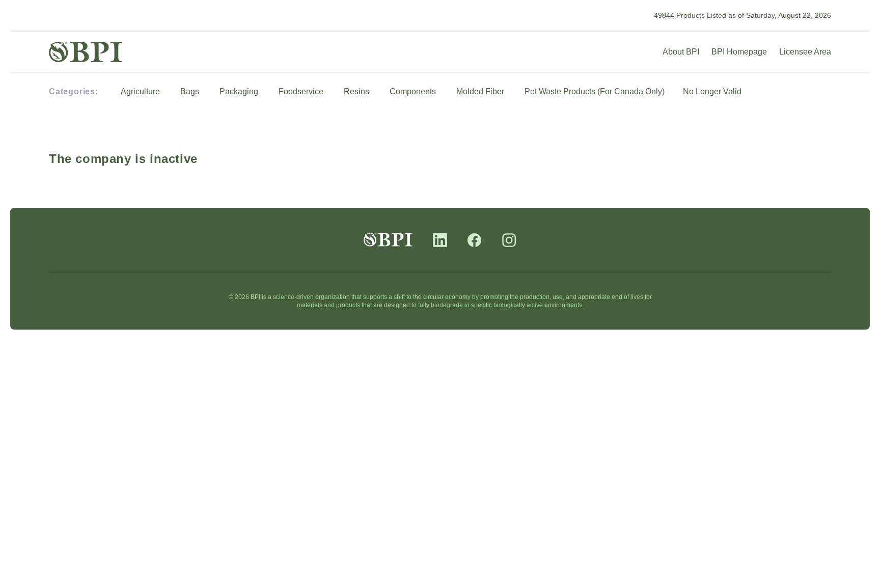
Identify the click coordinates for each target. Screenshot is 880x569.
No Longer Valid (712, 91)
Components (413, 91)
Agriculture (140, 91)
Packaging (238, 91)
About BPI (681, 51)
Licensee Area (805, 51)
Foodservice (301, 91)
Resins (356, 91)
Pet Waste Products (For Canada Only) (595, 91)
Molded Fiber (480, 91)
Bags (189, 91)
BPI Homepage (739, 51)
